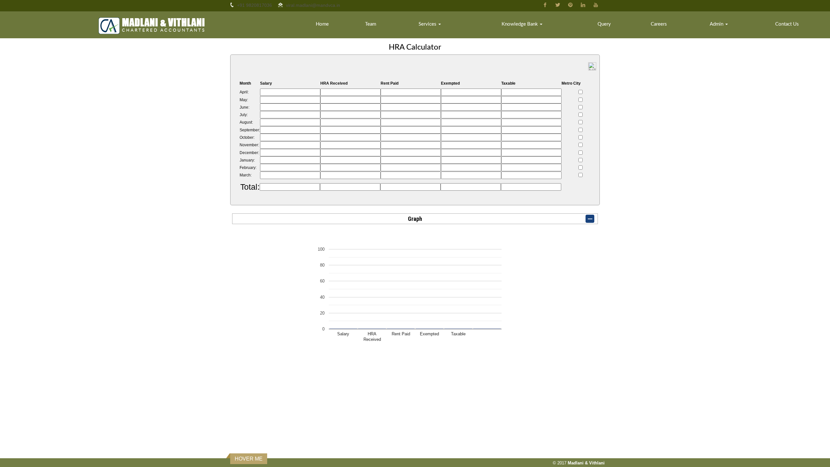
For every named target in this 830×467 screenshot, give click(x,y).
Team (370, 24)
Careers (659, 24)
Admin (717, 24)
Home (322, 24)
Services (428, 24)
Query (604, 24)
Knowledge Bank (520, 24)
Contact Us (787, 24)
